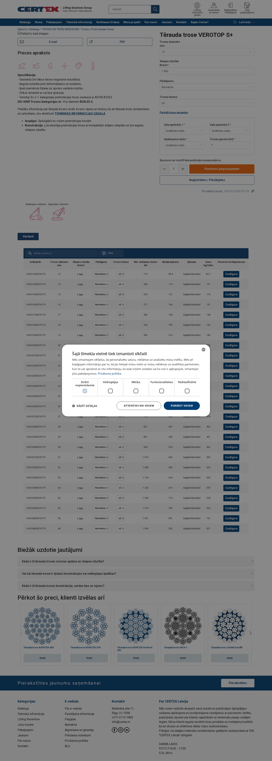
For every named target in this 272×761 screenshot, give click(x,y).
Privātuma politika (109, 373)
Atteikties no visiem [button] (139, 405)
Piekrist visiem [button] (182, 405)
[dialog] (136, 380)
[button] (84, 406)
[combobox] (203, 349)
